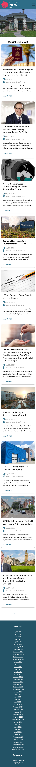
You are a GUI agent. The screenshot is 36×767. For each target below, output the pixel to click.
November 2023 (18, 714)
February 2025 (18, 677)
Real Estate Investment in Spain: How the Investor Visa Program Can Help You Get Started (18, 72)
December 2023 (18, 712)
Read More (7, 96)
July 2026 (18, 634)
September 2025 (18, 659)
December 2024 (18, 682)
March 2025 (18, 674)
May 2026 (18, 639)
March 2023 (18, 734)
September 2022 (18, 750)
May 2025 (18, 669)
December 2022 (18, 742)
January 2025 (18, 679)
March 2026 (18, 644)
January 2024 (18, 709)
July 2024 (18, 694)
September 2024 (18, 689)
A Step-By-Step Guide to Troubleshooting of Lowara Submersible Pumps (15, 186)
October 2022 (18, 747)
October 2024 (18, 687)
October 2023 (18, 717)
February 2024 (18, 707)
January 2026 (18, 649)
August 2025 (18, 662)
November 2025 (18, 654)
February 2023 (18, 737)
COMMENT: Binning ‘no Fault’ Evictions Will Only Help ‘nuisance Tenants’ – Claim (16, 129)
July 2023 (18, 724)
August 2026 (18, 632)
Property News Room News (15, 139)
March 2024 (18, 704)
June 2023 (18, 727)
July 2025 (18, 664)
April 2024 (18, 702)
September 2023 (18, 719)
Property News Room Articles (15, 82)
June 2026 (18, 637)
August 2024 (18, 692)
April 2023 (18, 732)
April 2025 (18, 672)
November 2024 (18, 684)
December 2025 (18, 652)
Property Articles (18, 760)
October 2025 (18, 657)
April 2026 (18, 642)
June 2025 (18, 667)
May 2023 (18, 729)
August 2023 (18, 722)
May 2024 (18, 699)
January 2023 (18, 740)
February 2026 (18, 647)
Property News (18, 763)
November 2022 (18, 745)
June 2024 (18, 697)
